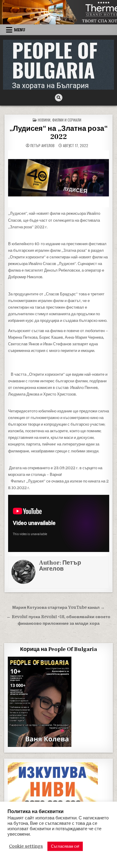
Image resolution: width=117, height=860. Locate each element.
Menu (19, 29)
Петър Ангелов (42, 145)
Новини (44, 119)
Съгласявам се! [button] (65, 846)
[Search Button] (58, 97)
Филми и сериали (66, 119)
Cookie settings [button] (26, 846)
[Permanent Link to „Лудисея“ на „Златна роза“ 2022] (58, 178)
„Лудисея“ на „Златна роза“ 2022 (58, 132)
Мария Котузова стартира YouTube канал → (58, 607)
